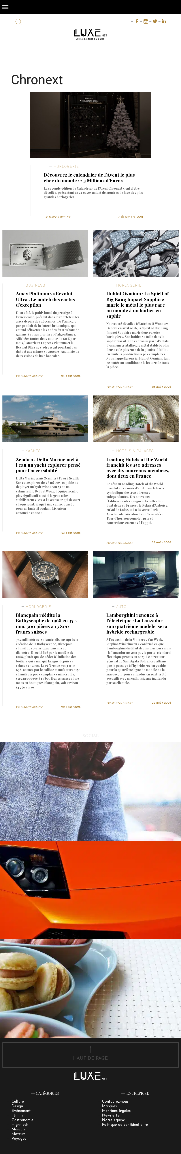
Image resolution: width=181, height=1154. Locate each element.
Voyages (18, 1139)
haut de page (90, 1058)
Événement (21, 1111)
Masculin (18, 1129)
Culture (17, 1102)
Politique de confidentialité (125, 1125)
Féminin (17, 1115)
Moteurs (18, 1134)
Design (17, 1106)
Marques (109, 1106)
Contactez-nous (115, 1102)
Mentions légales (116, 1111)
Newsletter (111, 1115)
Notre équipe (113, 1120)
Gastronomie (22, 1120)
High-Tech (19, 1125)
